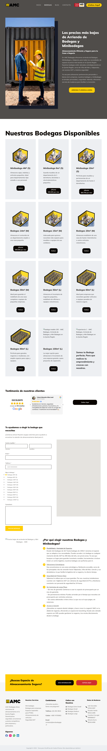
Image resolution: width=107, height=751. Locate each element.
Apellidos (31, 449)
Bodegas (48, 5)
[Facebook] (6, 735)
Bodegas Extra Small (74, 706)
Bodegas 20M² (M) (12, 487)
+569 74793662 (56, 715)
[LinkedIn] (18, 735)
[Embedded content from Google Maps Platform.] (79, 478)
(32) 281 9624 (56, 711)
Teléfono (8, 463)
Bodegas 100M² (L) (13, 500)
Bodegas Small (72, 709)
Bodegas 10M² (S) (12, 480)
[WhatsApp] (14, 735)
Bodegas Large (72, 714)
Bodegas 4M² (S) (12, 475)
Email (7, 453)
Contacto (66, 5)
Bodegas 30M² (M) (12, 490)
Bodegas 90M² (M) (12, 497)
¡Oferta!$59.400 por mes (53, 191)
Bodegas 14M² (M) (12, 482)
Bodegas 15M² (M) (12, 485)
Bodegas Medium (73, 711)
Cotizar (20, 188)
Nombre (7, 449)
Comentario (8, 504)
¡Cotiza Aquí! (94, 5)
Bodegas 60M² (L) (12, 495)
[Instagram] (10, 735)
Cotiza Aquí (85, 402)
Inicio (38, 5)
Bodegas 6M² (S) (12, 477)
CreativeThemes (57, 748)
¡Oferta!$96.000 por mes (20, 248)
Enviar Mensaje (14, 528)
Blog (57, 5)
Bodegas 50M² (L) (12, 492)
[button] (63, 404)
